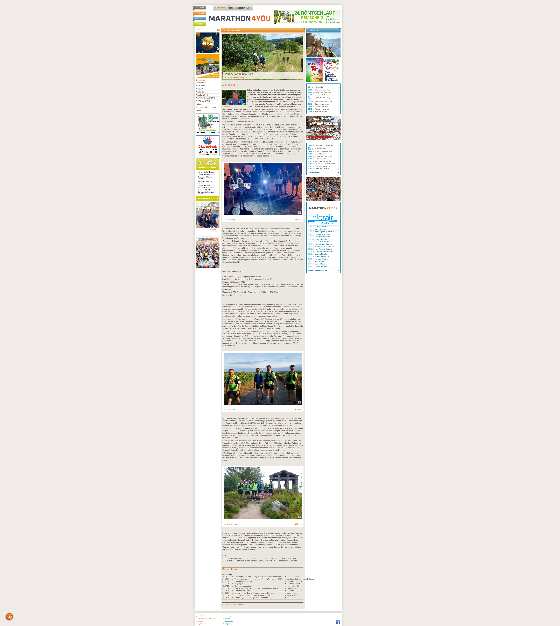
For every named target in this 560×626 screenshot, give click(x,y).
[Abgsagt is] (233, 583)
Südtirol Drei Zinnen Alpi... (324, 151)
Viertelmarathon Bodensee (207, 172)
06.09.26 (311, 145)
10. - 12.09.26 (311, 148)
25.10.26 (311, 244)
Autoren (199, 104)
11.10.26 (311, 239)
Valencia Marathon (321, 254)
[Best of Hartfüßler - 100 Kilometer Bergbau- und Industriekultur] (233, 588)
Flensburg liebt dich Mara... (324, 145)
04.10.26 (311, 237)
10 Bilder (298, 524)
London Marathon (321, 266)
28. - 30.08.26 (311, 87)
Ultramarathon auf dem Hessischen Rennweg (253, 595)
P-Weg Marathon (321, 148)
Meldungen (199, 8)
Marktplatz (200, 92)
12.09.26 (311, 151)
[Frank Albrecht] (286, 586)
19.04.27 (311, 264)
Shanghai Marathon (322, 256)
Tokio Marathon (320, 261)
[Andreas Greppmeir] (286, 581)
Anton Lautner (293, 593)
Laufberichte (200, 13)
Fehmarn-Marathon (322, 109)
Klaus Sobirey (293, 577)
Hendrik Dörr (233, 85)
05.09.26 (311, 104)
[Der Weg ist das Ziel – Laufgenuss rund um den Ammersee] (233, 576)
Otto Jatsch (291, 595)
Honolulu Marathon (321, 259)
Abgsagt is (239, 584)
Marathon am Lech (242, 591)
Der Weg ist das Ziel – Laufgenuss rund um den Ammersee (258, 577)
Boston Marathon (321, 264)
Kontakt (199, 110)
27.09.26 (311, 234)
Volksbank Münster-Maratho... (325, 164)
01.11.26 (311, 249)
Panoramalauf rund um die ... (325, 95)
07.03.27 (311, 261)
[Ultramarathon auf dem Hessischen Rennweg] (233, 595)
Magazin (198, 24)
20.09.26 (311, 232)
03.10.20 (225, 581)
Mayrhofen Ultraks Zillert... (324, 101)
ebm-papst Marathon (322, 166)
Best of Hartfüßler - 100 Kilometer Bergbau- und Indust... (257, 588)
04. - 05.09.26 (311, 97)
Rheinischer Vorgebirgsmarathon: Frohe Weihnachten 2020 (258, 579)
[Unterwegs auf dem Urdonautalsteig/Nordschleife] (233, 593)
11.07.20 (225, 586)
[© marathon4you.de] (263, 214)
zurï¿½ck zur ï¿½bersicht (235, 604)
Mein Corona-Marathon (238, 77)
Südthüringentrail (321, 159)
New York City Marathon (323, 249)
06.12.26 (311, 254)
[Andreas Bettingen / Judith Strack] (286, 579)
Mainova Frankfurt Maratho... (325, 246)
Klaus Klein (291, 598)
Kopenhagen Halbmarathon (324, 232)
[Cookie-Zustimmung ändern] (9, 616)
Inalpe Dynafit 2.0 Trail (323, 92)
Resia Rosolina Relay (322, 98)
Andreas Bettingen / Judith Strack (300, 579)
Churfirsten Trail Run (322, 90)
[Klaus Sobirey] (286, 576)
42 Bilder (298, 409)
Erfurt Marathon (320, 154)
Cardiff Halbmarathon (322, 237)
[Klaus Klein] (286, 597)
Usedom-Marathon (321, 106)
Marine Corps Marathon (323, 244)
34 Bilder (298, 220)
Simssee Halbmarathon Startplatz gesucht (206, 188)
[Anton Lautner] (286, 593)
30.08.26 (311, 227)
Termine (198, 18)
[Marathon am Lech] (233, 590)
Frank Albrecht (293, 586)
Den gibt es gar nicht (243, 586)
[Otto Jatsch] (286, 595)
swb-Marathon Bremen (323, 161)
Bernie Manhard (293, 584)
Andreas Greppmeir (295, 581)
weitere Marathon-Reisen (317, 270)
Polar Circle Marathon (322, 241)
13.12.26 (311, 259)
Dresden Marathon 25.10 (206, 174)
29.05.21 (225, 577)
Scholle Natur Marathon (323, 156)
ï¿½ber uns (202, 624)
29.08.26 (311, 90)
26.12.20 (225, 579)
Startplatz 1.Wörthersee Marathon (206, 193)
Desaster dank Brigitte (243, 581)
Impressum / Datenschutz (206, 107)
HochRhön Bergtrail (322, 169)
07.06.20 (225, 588)
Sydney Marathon (321, 227)
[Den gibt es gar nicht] (233, 586)
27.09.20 (225, 584)
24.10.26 (311, 241)
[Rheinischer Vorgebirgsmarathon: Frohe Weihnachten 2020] (233, 579)
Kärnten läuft (319, 87)
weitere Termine (314, 173)
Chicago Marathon (321, 239)
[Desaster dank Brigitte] (233, 581)
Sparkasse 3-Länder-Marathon (205, 178)
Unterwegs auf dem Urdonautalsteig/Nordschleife (254, 593)
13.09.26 (311, 161)
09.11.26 (311, 251)
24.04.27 (311, 266)
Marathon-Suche (202, 95)
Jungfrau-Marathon (322, 104)
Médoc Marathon (321, 229)
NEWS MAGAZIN (203, 101)
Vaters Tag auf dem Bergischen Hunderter (251, 598)
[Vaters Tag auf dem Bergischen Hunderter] (233, 597)
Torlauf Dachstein (321, 111)
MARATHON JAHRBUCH (206, 98)
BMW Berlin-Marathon (322, 234)
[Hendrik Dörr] (286, 588)
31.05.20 (225, 591)
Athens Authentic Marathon (324, 251)
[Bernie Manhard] (286, 583)
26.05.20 (225, 593)
